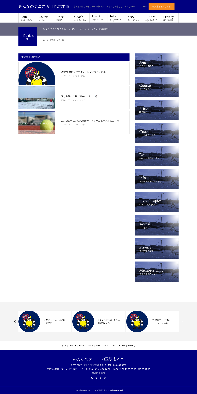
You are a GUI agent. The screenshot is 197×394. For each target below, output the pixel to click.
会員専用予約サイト (161, 6)
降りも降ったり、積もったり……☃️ (79, 96)
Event (98, 18)
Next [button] (182, 321)
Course (43, 18)
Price (60, 18)
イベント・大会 (79, 76)
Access (151, 18)
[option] (44, 321)
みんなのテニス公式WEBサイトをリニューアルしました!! (90, 120)
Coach (80, 18)
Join (27, 18)
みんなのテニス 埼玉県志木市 (43, 6)
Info (115, 18)
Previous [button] (15, 321)
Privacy (169, 18)
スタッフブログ (79, 100)
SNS (133, 18)
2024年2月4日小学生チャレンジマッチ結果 (83, 71)
